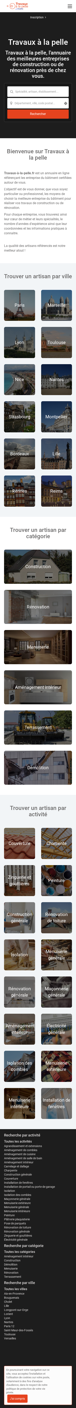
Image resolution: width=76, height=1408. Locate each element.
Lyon (7, 1318)
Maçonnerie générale (17, 1199)
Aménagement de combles (20, 1150)
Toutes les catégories (19, 1252)
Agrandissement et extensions (23, 1146)
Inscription (37, 17)
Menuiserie (11, 1268)
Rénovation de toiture (17, 1227)
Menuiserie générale (16, 1207)
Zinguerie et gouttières (18, 1235)
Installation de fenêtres (18, 1182)
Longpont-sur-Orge (16, 1310)
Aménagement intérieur (18, 1162)
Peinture (9, 1215)
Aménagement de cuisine (19, 1154)
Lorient (8, 1314)
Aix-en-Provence (14, 1293)
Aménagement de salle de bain (23, 1158)
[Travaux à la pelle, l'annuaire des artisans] (17, 6)
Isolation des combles (17, 1195)
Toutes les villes (15, 1289)
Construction (12, 1260)
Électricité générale (16, 1239)
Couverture (11, 1178)
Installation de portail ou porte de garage (29, 1186)
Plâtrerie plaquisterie (17, 1219)
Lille (6, 1305)
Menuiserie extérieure (17, 1203)
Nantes (8, 1322)
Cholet (8, 1301)
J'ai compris (17, 1398)
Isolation (9, 1190)
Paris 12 (9, 1326)
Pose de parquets (15, 1223)
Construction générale (18, 1174)
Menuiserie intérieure (17, 1211)
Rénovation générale (17, 1231)
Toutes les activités (18, 1141)
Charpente (10, 1170)
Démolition (10, 1264)
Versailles (10, 1338)
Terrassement (12, 1276)
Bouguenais (11, 1297)
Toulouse (9, 1334)
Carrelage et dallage (16, 1166)
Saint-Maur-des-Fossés (18, 1330)
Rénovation (11, 1272)
